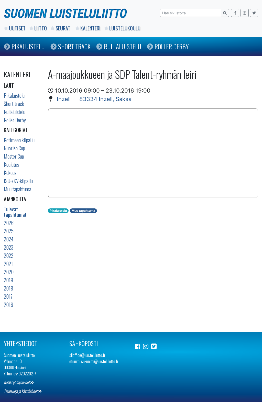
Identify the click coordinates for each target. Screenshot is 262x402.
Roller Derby (172, 46)
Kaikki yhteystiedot (17, 382)
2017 (8, 296)
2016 (8, 304)
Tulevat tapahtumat (15, 211)
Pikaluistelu (28, 46)
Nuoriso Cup (14, 148)
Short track (14, 103)
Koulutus (11, 164)
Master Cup (14, 156)
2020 (9, 272)
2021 (8, 263)
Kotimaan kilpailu (19, 140)
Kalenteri (90, 28)
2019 (8, 280)
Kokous (10, 172)
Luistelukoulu (124, 28)
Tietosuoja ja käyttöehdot (21, 391)
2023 (8, 247)
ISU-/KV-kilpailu (18, 181)
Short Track (74, 46)
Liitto (40, 28)
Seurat (64, 28)
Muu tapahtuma (17, 189)
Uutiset (17, 28)
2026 (9, 223)
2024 (9, 239)
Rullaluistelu (122, 46)
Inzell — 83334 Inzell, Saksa (94, 99)
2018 (8, 288)
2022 (8, 255)
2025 (9, 231)
